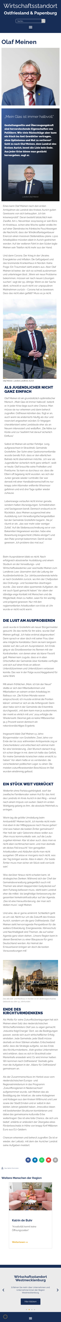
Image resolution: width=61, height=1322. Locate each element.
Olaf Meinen (20, 1220)
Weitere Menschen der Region (21, 1177)
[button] (30, 27)
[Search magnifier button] (43, 21)
